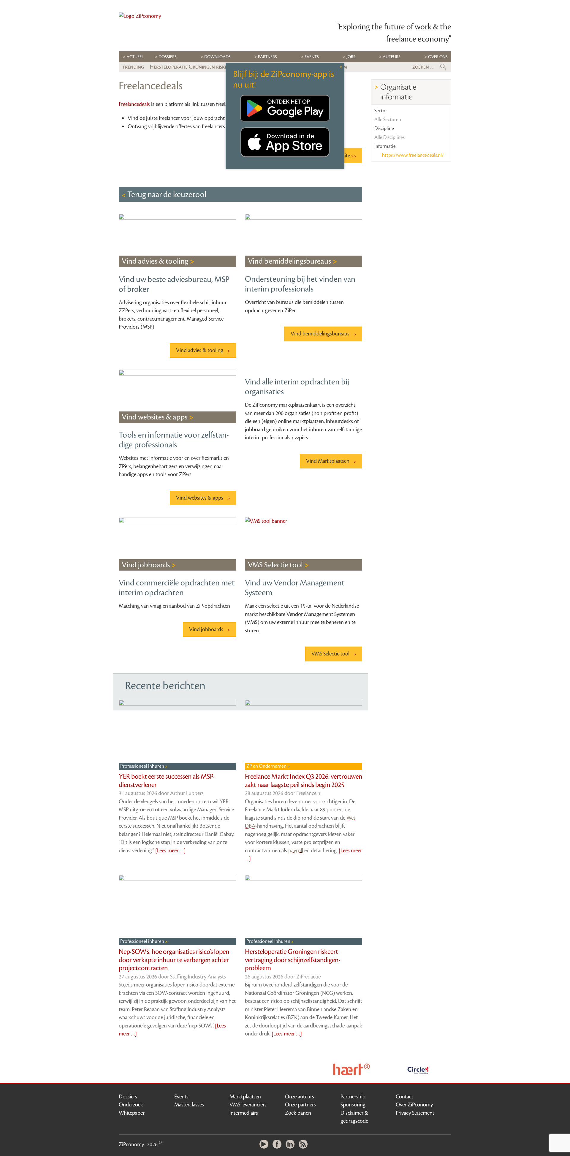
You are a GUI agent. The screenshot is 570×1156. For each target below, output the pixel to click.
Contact (404, 1096)
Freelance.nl (309, 793)
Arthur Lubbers (187, 793)
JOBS (350, 57)
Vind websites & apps (200, 497)
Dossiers (168, 57)
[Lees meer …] (170, 850)
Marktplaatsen (245, 1096)
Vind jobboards (206, 629)
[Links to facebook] (278, 1144)
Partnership (353, 1096)
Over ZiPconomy (414, 1104)
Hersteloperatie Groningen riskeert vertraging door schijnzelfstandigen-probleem (293, 960)
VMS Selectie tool (331, 653)
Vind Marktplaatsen (328, 461)
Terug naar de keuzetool (166, 194)
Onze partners (300, 1104)
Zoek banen (298, 1113)
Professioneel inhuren (142, 766)
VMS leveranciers (248, 1104)
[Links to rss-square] (305, 1144)
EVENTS (312, 57)
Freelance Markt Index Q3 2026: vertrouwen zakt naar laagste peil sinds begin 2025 (303, 780)
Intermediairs (243, 1113)
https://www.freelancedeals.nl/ (412, 155)
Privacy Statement (415, 1113)
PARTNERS (267, 57)
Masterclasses (189, 1104)
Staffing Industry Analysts (198, 976)
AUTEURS (391, 57)
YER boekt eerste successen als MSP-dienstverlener (167, 780)
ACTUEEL (135, 57)
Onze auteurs (299, 1096)
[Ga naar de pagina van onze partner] (351, 1069)
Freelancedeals (134, 104)
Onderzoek (131, 1104)
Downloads (217, 57)
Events (181, 1096)
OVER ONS (438, 57)
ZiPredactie (308, 976)
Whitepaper (132, 1113)
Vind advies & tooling (200, 350)
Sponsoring (353, 1104)
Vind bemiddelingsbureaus (321, 333)
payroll (295, 850)
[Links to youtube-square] (265, 1144)
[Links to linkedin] (291, 1144)
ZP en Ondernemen (266, 766)
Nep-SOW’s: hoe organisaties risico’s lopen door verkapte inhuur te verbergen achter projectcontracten (174, 960)
